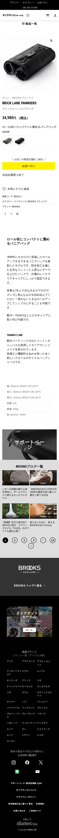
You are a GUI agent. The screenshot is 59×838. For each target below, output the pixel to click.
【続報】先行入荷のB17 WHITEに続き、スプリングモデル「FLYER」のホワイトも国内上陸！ (15, 527)
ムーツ (10, 729)
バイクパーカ (13, 707)
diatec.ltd (32, 829)
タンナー (11, 701)
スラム (25, 692)
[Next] (31, 546)
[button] (28, 15)
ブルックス (42, 707)
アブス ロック (28, 661)
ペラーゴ (41, 713)
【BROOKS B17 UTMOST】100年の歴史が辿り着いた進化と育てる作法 (43, 492)
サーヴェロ (27, 686)
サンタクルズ (43, 686)
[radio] (7, 141)
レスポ (40, 735)
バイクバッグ (20, 201)
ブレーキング (28, 713)
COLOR (5, 132)
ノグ (24, 701)
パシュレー (42, 701)
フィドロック (28, 707)
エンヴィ (41, 671)
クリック (26, 680)
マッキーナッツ (29, 723)
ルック (10, 735)
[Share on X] (11, 214)
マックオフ (42, 723)
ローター (11, 741)
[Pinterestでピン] (17, 214)
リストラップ (43, 729)
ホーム (5, 97)
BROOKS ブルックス (22, 97)
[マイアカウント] (55, 15)
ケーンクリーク (14, 686)
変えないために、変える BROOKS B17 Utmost (43, 524)
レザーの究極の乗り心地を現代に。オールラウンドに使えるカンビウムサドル (14, 493)
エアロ (25, 671)
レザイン (26, 735)
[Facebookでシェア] (5, 214)
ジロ (9, 692)
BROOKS (16, 206)
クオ (39, 680)
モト (24, 729)
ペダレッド (12, 723)
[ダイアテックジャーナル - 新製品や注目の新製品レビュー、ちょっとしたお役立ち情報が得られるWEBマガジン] (13, 15)
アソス (10, 661)
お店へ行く (43, 2)
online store (30, 7)
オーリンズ (12, 680)
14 (52, 540)
